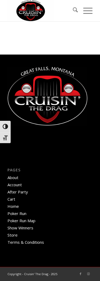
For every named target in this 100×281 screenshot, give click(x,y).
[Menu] (85, 10)
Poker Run (16, 213)
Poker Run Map (21, 220)
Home (13, 206)
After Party (17, 192)
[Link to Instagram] (89, 274)
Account (14, 184)
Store (12, 235)
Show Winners (20, 227)
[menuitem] (72, 10)
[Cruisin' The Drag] (41, 10)
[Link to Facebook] (81, 274)
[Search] (72, 10)
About (12, 177)
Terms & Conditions (25, 242)
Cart (11, 199)
